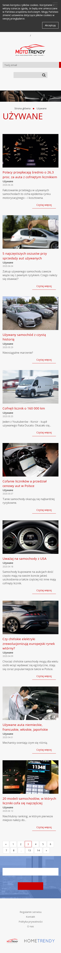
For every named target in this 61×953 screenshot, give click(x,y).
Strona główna (22, 108)
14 (38, 850)
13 (29, 850)
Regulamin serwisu (31, 912)
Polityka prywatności (31, 921)
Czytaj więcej (44, 204)
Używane (42, 108)
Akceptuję (50, 25)
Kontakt (30, 916)
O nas (30, 926)
